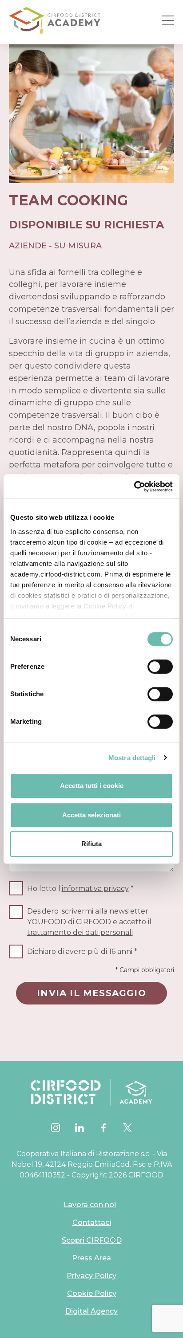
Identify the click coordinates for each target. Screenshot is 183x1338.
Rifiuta (91, 844)
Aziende (28, 246)
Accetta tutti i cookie (91, 785)
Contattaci (91, 1222)
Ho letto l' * (80, 888)
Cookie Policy (91, 1293)
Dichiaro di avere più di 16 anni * (82, 951)
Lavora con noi (90, 1205)
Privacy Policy (91, 1275)
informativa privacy (95, 888)
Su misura (78, 246)
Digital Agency (91, 1311)
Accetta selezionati (91, 815)
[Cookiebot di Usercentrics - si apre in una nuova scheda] (134, 486)
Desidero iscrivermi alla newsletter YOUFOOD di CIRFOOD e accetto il (89, 922)
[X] (127, 1127)
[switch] (160, 666)
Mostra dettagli (132, 757)
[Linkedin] (79, 1127)
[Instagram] (55, 1127)
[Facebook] (103, 1127)
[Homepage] (54, 20)
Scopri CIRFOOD (92, 1240)
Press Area (91, 1258)
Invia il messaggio (91, 993)
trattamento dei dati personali (80, 932)
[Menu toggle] (168, 20)
